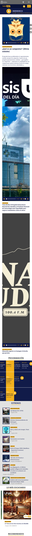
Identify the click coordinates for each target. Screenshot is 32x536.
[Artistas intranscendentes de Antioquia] (6, 420)
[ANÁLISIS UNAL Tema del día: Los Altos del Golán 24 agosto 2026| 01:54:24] (17, 505)
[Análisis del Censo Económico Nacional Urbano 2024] (6, 480)
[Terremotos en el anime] (6, 439)
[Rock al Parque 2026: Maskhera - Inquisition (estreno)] (6, 448)
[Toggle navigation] (29, 2)
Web (1, 392)
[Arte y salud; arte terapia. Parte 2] (6, 430)
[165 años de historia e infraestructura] (6, 458)
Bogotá (2, 362)
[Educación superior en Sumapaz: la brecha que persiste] (16, 280)
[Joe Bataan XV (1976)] (6, 411)
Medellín (2, 377)
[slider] (11, 42)
